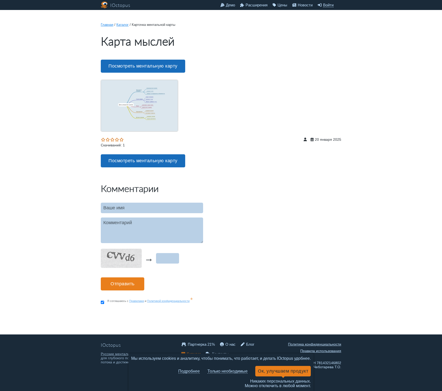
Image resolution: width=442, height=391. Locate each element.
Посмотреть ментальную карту (143, 66)
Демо (230, 5)
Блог (250, 344)
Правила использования (320, 351)
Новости (305, 5)
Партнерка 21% (201, 344)
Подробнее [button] (189, 371)
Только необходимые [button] (227, 371)
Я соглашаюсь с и (150, 300)
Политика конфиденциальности (314, 344)
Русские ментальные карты (124, 354)
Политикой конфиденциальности (168, 300)
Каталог (122, 25)
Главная (107, 25)
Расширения (257, 5)
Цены (282, 5)
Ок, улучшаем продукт (283, 371)
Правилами (136, 300)
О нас (230, 344)
